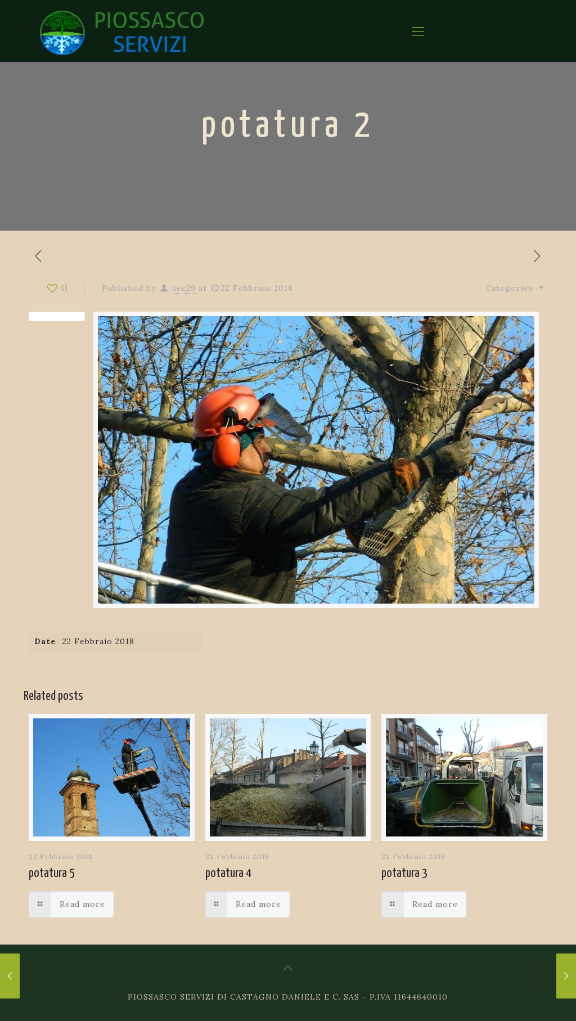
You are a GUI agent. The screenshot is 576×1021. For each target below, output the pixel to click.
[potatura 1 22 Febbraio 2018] (566, 975)
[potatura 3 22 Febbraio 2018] (10, 975)
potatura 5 (52, 873)
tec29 (184, 288)
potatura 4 (228, 873)
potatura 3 (404, 873)
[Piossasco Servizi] (122, 31)
